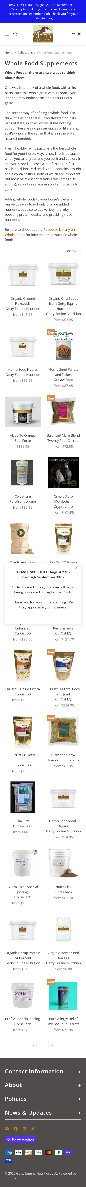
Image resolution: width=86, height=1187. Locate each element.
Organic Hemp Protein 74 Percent (22, 955)
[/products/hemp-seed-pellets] (63, 346)
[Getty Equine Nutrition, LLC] (43, 34)
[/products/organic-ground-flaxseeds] (23, 275)
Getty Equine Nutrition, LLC (36, 1173)
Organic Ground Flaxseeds (22, 301)
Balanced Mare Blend (63, 435)
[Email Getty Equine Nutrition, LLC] (9, 1128)
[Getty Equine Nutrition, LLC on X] (35, 1128)
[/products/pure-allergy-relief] (63, 995)
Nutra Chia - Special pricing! (23, 889)
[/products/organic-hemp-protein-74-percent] (23, 929)
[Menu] (7, 34)
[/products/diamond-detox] (63, 731)
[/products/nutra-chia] (23, 863)
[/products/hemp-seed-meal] (63, 797)
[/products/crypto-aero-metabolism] (63, 473)
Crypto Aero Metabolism (63, 499)
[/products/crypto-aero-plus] (23, 539)
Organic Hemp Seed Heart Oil (63, 955)
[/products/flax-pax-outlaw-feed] (23, 797)
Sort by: (70, 250)
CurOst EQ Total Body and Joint (63, 691)
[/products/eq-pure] (23, 665)
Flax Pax (22, 821)
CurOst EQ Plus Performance (63, 625)
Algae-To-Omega (23, 435)
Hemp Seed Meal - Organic (63, 823)
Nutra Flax (63, 886)
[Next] (52, 1045)
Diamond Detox (63, 755)
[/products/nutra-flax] (63, 863)
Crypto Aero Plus (23, 562)
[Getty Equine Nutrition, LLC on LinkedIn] (26, 1128)
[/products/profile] (23, 995)
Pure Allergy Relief (63, 1018)
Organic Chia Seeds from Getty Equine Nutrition (63, 303)
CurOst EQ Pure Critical (23, 689)
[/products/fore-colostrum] (23, 473)
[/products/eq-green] (63, 539)
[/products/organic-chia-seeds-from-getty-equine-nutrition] (63, 275)
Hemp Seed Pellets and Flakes (63, 372)
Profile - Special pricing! (23, 1018)
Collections (25, 53)
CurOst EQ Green (63, 562)
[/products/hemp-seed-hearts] (23, 346)
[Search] (15, 34)
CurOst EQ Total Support (22, 757)
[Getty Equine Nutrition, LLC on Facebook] (18, 1128)
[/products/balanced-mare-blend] (63, 412)
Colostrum (23, 496)
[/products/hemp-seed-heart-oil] (63, 929)
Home (9, 53)
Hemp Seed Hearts (23, 369)
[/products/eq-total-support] (23, 731)
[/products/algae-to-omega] (23, 412)
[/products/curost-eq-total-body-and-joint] (63, 665)
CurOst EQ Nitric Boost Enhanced (22, 625)
